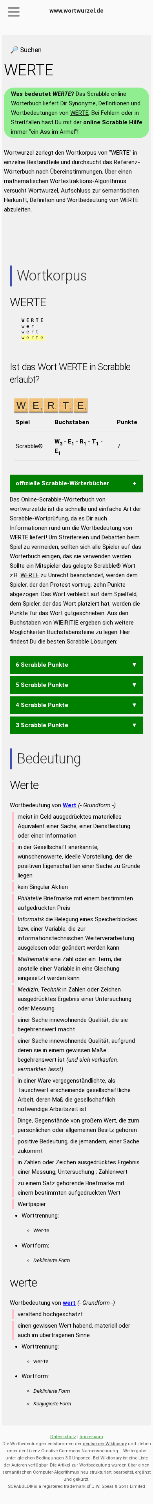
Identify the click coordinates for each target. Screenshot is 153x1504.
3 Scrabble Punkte (42, 725)
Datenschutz (63, 1436)
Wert (69, 805)
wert (69, 1302)
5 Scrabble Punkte (42, 684)
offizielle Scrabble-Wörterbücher (62, 483)
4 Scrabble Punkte (42, 705)
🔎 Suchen (26, 50)
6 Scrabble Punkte (42, 664)
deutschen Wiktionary (105, 1443)
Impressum (91, 1436)
